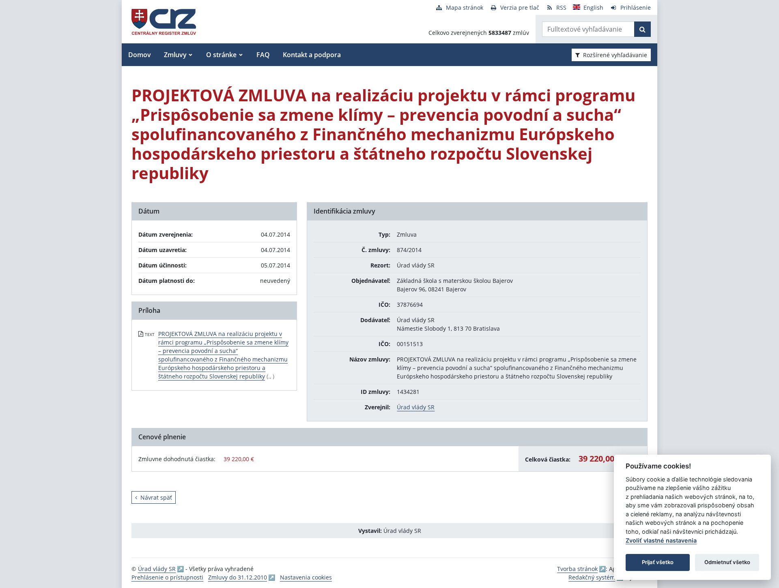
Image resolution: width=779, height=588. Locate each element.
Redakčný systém (591, 577)
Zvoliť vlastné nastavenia (661, 540)
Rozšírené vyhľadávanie (615, 55)
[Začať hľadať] (642, 29)
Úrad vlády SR (416, 407)
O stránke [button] (221, 54)
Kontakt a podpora (312, 54)
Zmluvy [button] (175, 54)
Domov (139, 54)
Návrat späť (156, 497)
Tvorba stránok (577, 569)
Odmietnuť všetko (727, 562)
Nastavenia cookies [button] (306, 577)
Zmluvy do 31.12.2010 (237, 577)
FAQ (263, 54)
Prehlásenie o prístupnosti (167, 577)
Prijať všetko (658, 562)
